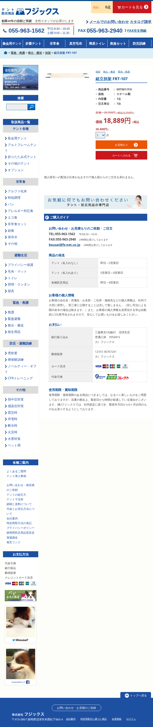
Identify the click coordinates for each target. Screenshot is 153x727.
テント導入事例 (16, 476)
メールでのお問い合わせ (109, 21)
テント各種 (21, 128)
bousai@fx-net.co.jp (64, 245)
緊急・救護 (21, 302)
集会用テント (12, 43)
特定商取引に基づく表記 (93, 719)
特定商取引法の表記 (19, 523)
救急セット (118, 43)
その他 (21, 389)
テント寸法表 (15, 499)
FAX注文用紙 (136, 30)
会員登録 (116, 719)
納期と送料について (19, 504)
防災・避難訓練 (21, 343)
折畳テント (33, 43)
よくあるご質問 (16, 471)
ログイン (131, 719)
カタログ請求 (140, 21)
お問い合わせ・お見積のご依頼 (76, 708)
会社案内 (12, 518)
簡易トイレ (97, 43)
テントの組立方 (16, 494)
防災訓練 (139, 43)
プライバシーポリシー (20, 528)
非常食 (54, 43)
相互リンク (14, 542)
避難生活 (20, 255)
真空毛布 (75, 43)
